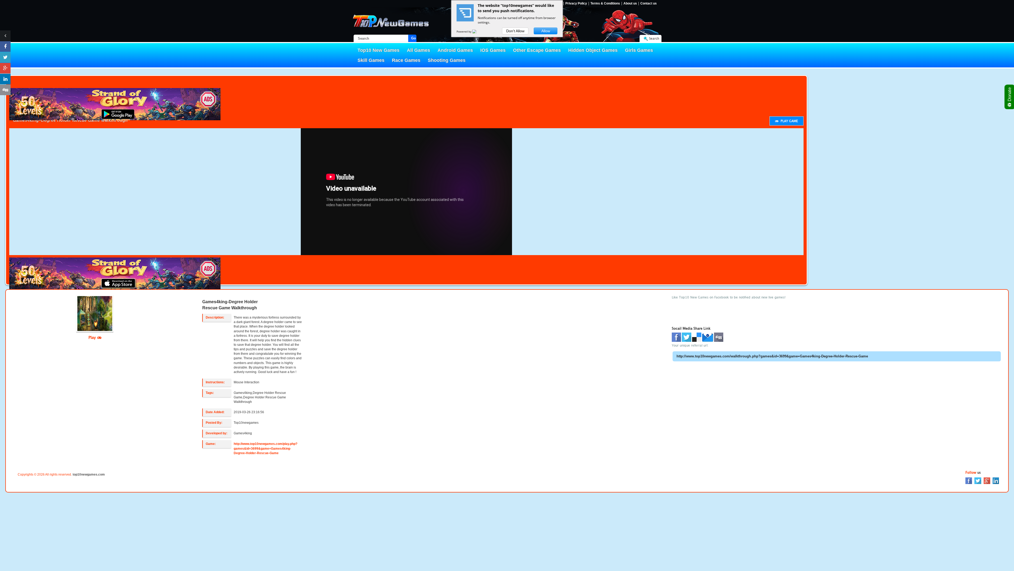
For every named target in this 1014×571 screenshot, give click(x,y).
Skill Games (371, 60)
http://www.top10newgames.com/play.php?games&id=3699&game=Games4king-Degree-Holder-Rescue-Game (265, 448)
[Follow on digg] (5, 90)
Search (654, 38)
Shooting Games (447, 60)
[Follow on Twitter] (5, 57)
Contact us (648, 3)
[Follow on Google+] (5, 68)
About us (630, 3)
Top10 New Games (379, 50)
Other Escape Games (537, 50)
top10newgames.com (89, 474)
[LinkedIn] (996, 480)
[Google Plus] (987, 480)
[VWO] (477, 31)
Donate (1009, 95)
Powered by (464, 31)
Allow (545, 31)
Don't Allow (515, 31)
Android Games (455, 50)
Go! (413, 38)
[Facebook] (968, 480)
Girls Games (639, 50)
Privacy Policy (576, 3)
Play (92, 337)
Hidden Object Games (593, 50)
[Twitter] (977, 480)
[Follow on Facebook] (5, 46)
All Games (418, 50)
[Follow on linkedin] (5, 79)
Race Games (406, 60)
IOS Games (493, 50)
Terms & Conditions (605, 3)
